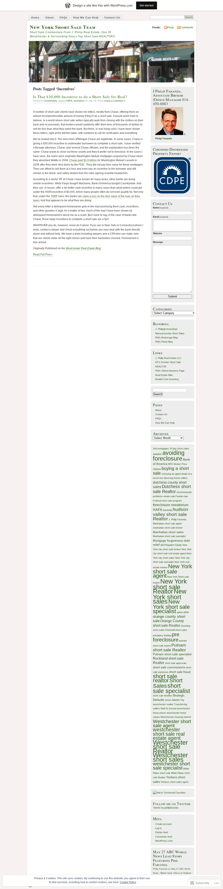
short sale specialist (171, 688)
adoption (157, 454)
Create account (163, 824)
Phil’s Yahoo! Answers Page (169, 370)
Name (160, 207)
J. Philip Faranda (177, 519)
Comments (186, 27)
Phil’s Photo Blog (164, 341)
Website (157, 233)
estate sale (169, 496)
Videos (176, 873)
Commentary (50, 100)
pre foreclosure (166, 637)
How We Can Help (85, 17)
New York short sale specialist (171, 606)
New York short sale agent (172, 571)
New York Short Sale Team (63, 27)
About (49, 17)
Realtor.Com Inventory (167, 379)
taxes (176, 699)
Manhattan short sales (168, 532)
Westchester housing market (175, 717)
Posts (170, 27)
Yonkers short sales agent (174, 782)
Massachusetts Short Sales (169, 333)
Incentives (79, 100)
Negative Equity (173, 545)
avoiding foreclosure (168, 455)
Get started (147, 5)
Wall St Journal (168, 708)
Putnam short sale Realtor (169, 647)
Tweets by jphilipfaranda (165, 807)
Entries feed (161, 832)
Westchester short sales (170, 757)
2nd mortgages (161, 448)
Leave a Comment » (114, 100)
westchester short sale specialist (171, 766)
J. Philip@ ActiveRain (166, 329)
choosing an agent (171, 474)
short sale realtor (165, 678)
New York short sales (169, 596)
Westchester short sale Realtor (170, 746)
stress (168, 700)
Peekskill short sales (176, 630)
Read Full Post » (43, 254)
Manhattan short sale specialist (169, 536)
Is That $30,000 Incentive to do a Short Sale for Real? (80, 96)
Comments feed (163, 836)
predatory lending (162, 635)
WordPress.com (163, 841)
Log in (158, 828)
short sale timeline (162, 695)
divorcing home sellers (176, 478)
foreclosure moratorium (170, 505)
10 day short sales (179, 448)
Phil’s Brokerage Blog (166, 337)
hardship (167, 510)
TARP (54, 196)
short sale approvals (175, 663)
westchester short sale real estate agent (169, 734)
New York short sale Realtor (170, 586)
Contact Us (112, 17)
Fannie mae (182, 496)
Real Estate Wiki (163, 375)
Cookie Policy (128, 882)
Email (160, 216)
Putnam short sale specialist (172, 654)
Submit (172, 296)
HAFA (69, 100)
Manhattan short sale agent (167, 523)
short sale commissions (169, 667)
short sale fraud (180, 672)
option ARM (183, 612)
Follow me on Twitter (171, 803)
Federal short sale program (167, 500)
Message (158, 242)
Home (35, 17)
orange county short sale (169, 618)
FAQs (63, 17)
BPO (170, 464)
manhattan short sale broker (168, 527)
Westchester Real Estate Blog (83, 248)
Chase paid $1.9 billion (83, 160)
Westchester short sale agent (172, 723)
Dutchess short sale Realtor (172, 489)
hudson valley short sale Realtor (170, 514)
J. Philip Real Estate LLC (168, 358)
